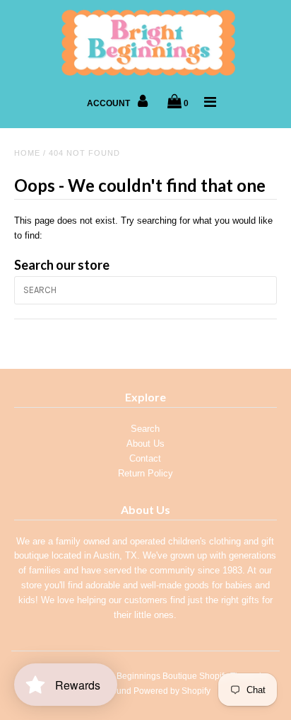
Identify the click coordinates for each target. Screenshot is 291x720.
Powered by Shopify (171, 691)
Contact (145, 458)
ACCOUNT (109, 103)
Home (27, 153)
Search (145, 428)
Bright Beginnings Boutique (144, 676)
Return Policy (145, 473)
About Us (145, 443)
